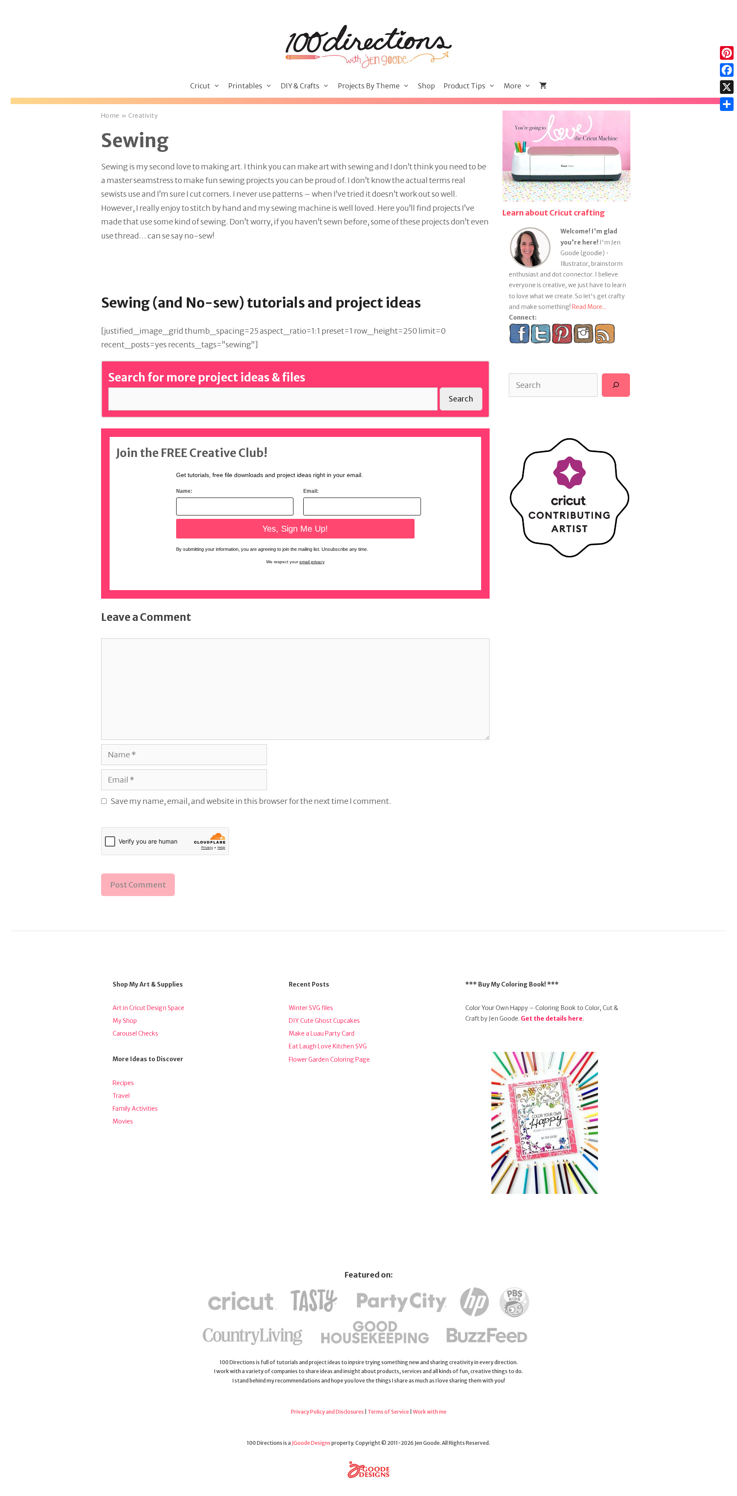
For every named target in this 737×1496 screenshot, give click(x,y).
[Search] (616, 384)
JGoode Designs (311, 1443)
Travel (121, 1096)
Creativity (143, 115)
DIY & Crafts (300, 85)
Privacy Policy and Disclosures (327, 1412)
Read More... (589, 307)
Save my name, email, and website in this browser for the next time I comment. (250, 801)
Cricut (200, 85)
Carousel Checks (135, 1033)
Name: (184, 491)
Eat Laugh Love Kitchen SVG (328, 1046)
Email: (311, 491)
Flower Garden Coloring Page (329, 1059)
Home (110, 115)
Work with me (430, 1412)
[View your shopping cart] (543, 86)
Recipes (123, 1083)
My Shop (125, 1020)
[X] (726, 87)
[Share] (726, 104)
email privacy (312, 561)
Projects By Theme (369, 85)
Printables (245, 85)
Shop (426, 85)
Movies (123, 1121)
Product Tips (464, 85)
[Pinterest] (726, 52)
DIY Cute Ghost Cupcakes (324, 1020)
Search (461, 399)
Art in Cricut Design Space (148, 1008)
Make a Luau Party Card (321, 1033)
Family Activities (135, 1108)
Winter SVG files (311, 1008)
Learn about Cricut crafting (553, 213)
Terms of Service (388, 1412)
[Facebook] (726, 70)
